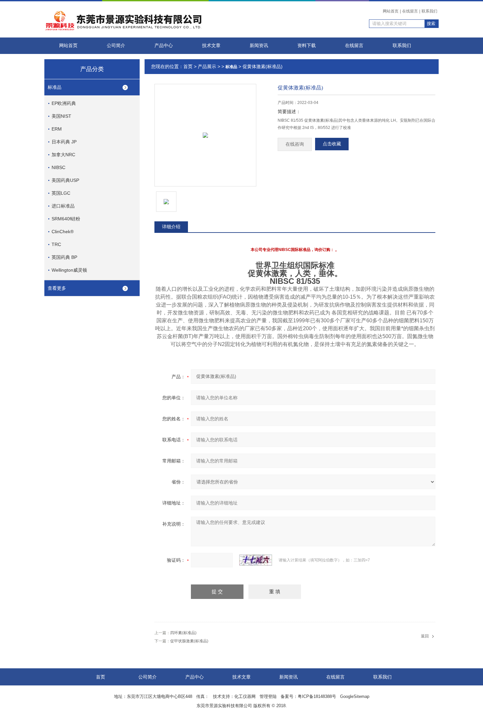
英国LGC (61, 193)
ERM (57, 129)
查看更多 (57, 288)
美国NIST (61, 116)
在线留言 (410, 11)
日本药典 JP (64, 141)
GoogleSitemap (354, 696)
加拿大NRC (63, 154)
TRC (56, 244)
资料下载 (306, 45)
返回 (425, 636)
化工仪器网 (245, 696)
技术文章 (211, 45)
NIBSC (58, 167)
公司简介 (116, 45)
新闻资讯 (259, 45)
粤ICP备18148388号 (317, 696)
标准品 (54, 87)
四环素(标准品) (183, 632)
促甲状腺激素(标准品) (189, 641)
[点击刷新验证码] (255, 560)
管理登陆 (268, 696)
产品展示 (207, 66)
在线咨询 (295, 144)
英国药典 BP (64, 257)
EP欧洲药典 (64, 103)
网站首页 (391, 11)
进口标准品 (63, 206)
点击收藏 (332, 143)
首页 (188, 66)
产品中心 (163, 45)
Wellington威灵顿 (69, 270)
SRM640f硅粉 (66, 218)
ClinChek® (63, 231)
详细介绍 (171, 226)
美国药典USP (65, 180)
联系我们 (429, 11)
